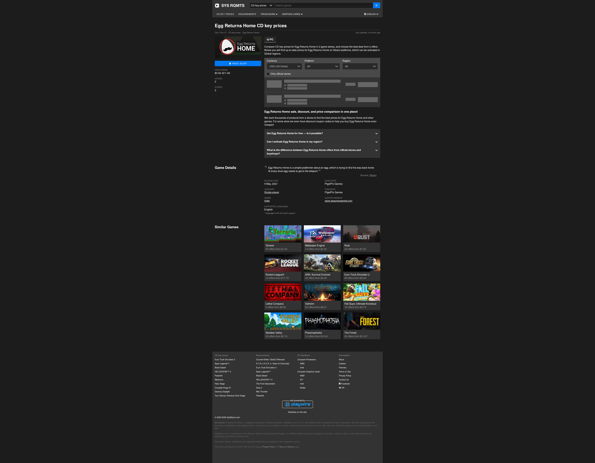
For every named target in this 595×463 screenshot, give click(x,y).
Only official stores (281, 73)
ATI (301, 379)
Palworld (218, 375)
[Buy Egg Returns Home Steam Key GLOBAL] (322, 84)
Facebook (345, 383)
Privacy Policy (345, 375)
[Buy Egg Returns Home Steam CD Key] (322, 99)
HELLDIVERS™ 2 (223, 371)
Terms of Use (345, 371)
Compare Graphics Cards (309, 371)
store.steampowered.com (338, 201)
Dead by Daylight (222, 391)
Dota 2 (259, 387)
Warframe (219, 379)
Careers (342, 363)
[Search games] (376, 5)
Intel (302, 367)
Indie (267, 201)
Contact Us (344, 379)
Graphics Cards (291, 14)
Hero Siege (220, 383)
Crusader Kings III (223, 387)
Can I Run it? (230, 5)
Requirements (247, 14)
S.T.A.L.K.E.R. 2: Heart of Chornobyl (272, 363)
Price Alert (239, 63)
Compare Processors (307, 359)
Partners (342, 367)
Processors (268, 14)
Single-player (271, 192)
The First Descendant (265, 383)
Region (346, 60)
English (371, 14)
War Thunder (261, 391)
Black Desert (220, 367)
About (341, 359)
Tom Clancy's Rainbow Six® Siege (230, 395)
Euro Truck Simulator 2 (225, 359)
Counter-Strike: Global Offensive (270, 359)
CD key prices (225, 14)
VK (342, 387)
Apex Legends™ (222, 363)
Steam (373, 175)
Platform (309, 60)
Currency (272, 60)
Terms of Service (286, 446)
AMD (302, 363)
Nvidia (302, 387)
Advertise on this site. (297, 411)
